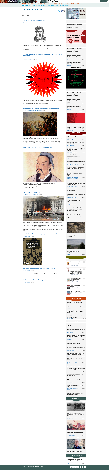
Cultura (37, 3)
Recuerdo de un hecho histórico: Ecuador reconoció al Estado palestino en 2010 (75, 57)
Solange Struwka (31, 59)
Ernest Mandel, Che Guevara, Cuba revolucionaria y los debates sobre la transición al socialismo (75, 461)
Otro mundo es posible (75, 3)
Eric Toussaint (69, 463)
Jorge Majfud (69, 308)
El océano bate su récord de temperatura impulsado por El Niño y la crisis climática (76, 149)
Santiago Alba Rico (70, 453)
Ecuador (76, 178)
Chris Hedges (69, 170)
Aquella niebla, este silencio (73, 253)
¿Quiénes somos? (74, 467)
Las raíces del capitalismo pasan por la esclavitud (76, 235)
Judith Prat (68, 254)
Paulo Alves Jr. (25, 59)
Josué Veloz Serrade (70, 197)
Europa (52, 5)
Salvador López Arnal (70, 130)
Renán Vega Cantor (69, 318)
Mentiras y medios (61, 3)
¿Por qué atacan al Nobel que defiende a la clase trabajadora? (76, 162)
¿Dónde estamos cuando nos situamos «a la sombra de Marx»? (75, 416)
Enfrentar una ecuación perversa (74, 175)
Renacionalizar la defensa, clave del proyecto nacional (75, 189)
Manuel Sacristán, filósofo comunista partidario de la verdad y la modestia (75, 128)
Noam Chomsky (76, 437)
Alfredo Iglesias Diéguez (70, 418)
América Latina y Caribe (37, 5)
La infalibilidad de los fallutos (73, 156)
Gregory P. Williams (70, 145)
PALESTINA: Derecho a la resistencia (76, 90)
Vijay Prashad (69, 237)
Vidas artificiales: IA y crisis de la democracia (74, 63)
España (48, 5)
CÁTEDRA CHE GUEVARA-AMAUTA (76, 455)
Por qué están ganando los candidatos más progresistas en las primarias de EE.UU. (75, 311)
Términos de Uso (46, 466)
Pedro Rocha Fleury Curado (27, 194)
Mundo (57, 5)
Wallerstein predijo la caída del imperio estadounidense (76, 143)
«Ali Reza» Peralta (69, 191)
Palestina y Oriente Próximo (65, 5)
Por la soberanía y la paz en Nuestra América (76, 45)
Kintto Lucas (69, 59)
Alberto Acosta (69, 177)
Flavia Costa (69, 65)
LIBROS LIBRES (76, 256)
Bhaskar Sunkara (69, 139)
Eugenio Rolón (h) (69, 203)
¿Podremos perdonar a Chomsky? (74, 451)
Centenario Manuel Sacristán (76, 111)
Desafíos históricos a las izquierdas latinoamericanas (75, 433)
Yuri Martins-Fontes (26, 22)
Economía (49, 3)
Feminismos (55, 3)
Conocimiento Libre (30, 3)
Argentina (74, 191)
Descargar (84, 278)
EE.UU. (44, 5)
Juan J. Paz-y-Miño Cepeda (71, 435)
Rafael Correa (73, 59)
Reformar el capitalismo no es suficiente (74, 137)
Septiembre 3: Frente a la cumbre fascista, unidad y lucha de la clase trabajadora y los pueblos (75, 26)
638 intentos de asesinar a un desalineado (76, 307)
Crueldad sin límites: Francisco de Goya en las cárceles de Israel (76, 316)
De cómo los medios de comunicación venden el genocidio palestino (75, 167)
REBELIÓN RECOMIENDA (76, 132)
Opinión (68, 3)
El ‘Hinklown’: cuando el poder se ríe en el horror (76, 195)
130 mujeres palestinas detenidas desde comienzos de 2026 (76, 184)
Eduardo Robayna (69, 152)
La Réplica (76, 321)
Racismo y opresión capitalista (76, 221)
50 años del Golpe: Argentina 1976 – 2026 (75, 201)
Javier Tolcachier (69, 157)
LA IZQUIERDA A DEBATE (76, 398)
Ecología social (43, 3)
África (30, 5)
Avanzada (98, 1)
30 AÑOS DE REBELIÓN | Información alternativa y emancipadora (76, 21)
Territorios (24, 5)
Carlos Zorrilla (74, 177)
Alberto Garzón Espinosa (70, 164)
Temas (23, 3)
